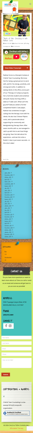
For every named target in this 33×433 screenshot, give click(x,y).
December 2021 (8, 214)
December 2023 (9, 195)
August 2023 (8, 199)
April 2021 (7, 223)
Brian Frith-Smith (19, 43)
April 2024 (7, 192)
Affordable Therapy (16, 428)
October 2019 (8, 236)
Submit (5, 374)
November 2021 (8, 217)
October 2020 (8, 230)
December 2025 (9, 175)
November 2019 (8, 234)
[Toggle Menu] (30, 4)
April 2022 (7, 212)
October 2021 (8, 219)
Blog (28, 43)
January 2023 (8, 206)
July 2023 (7, 201)
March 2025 (8, 181)
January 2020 (8, 232)
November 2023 (8, 197)
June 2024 (7, 190)
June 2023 (7, 203)
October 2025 (8, 177)
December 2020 (9, 228)
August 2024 (8, 186)
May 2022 (7, 210)
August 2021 (8, 221)
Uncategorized (6, 46)
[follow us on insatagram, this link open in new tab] (10, 326)
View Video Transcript (13, 68)
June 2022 (7, 208)
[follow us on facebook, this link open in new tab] (6, 326)
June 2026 (7, 173)
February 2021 (8, 225)
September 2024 (9, 184)
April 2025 (7, 179)
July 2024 (7, 188)
